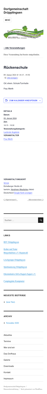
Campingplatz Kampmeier (14, 281)
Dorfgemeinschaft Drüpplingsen (16, 10)
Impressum (8, 378)
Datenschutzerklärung (11, 389)
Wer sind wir (9, 347)
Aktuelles (8, 335)
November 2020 (12, 322)
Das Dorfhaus (10, 353)
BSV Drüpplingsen (11, 242)
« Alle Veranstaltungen (14, 47)
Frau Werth (8, 139)
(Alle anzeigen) (12, 78)
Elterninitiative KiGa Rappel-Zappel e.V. (20, 274)
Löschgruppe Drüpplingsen (14, 259)
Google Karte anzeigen (23, 192)
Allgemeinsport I (10, 199)
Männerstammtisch (35, 199)
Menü (7, 20)
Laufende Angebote (11, 132)
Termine (7, 341)
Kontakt (7, 372)
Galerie (7, 359)
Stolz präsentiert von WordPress (31, 389)
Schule (6, 183)
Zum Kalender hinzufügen (23, 100)
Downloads (9, 366)
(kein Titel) (10, 302)
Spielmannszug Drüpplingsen (15, 266)
